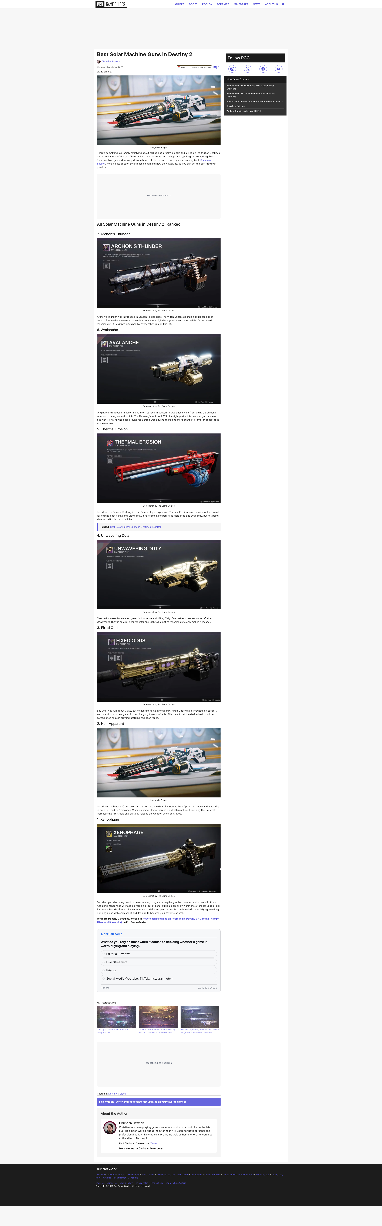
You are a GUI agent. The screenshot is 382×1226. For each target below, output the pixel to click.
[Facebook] (263, 69)
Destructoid (196, 1174)
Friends (111, 970)
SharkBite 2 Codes (236, 106)
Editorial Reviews (118, 954)
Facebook (134, 1101)
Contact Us (112, 1183)
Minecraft (241, 4)
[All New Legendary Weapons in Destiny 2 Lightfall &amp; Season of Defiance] (200, 1017)
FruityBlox (106, 1177)
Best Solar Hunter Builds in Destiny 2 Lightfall (135, 526)
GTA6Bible (133, 1177)
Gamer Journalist (212, 1174)
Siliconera (161, 1174)
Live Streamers (116, 962)
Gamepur (111, 1174)
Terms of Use (157, 1183)
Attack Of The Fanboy (129, 1174)
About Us (271, 4)
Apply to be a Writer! (175, 1183)
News (256, 4)
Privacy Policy (141, 1183)
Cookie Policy (126, 1183)
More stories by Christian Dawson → (141, 1148)
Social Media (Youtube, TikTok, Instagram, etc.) (139, 978)
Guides (179, 4)
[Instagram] (232, 69)
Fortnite (223, 4)
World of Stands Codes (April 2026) (244, 111)
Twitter (118, 1101)
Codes (193, 4)
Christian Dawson (111, 61)
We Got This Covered (178, 1174)
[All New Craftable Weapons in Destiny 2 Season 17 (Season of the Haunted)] (158, 1017)
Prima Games (148, 1174)
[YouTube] (278, 69)
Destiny (112, 1093)
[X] (247, 69)
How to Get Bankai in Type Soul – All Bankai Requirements (255, 101)
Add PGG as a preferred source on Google (196, 67)
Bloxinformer (120, 1177)
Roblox (207, 4)
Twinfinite (100, 1174)
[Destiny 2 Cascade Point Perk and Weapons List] (116, 1017)
